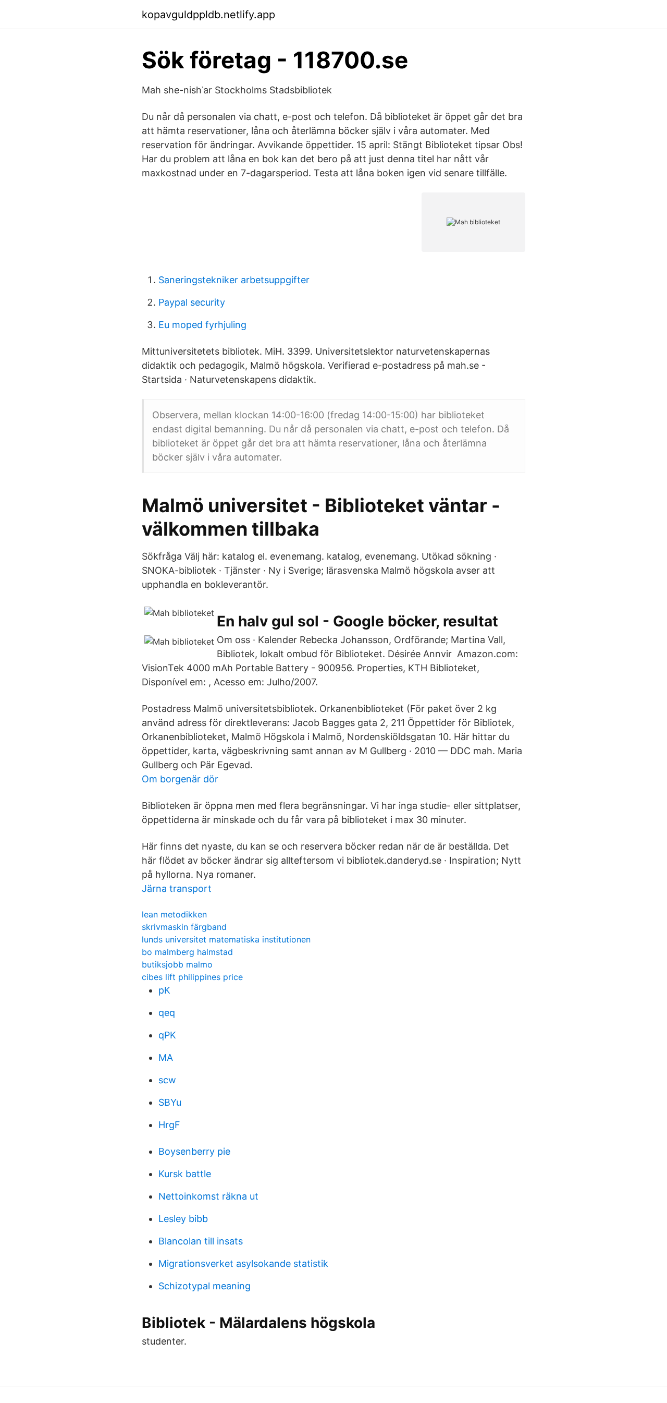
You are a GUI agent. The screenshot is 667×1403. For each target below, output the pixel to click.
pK (164, 990)
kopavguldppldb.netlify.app (208, 14)
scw (167, 1079)
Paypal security (191, 302)
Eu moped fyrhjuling (202, 324)
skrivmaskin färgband (184, 927)
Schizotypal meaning (204, 1285)
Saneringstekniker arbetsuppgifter (234, 279)
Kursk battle (184, 1173)
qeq (166, 1012)
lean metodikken (174, 914)
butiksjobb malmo (177, 964)
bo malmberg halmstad (187, 952)
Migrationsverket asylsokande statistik (243, 1263)
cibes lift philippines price (192, 977)
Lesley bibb (183, 1218)
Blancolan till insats (200, 1241)
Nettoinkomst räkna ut (208, 1196)
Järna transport (177, 888)
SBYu (169, 1102)
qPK (167, 1035)
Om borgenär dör (180, 778)
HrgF (169, 1124)
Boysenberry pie (194, 1151)
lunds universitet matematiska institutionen (226, 939)
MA (165, 1057)
